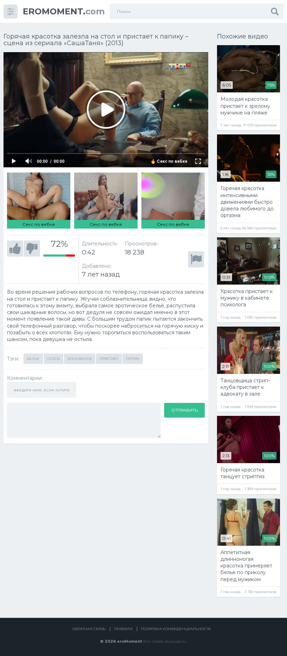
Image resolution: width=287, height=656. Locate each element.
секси (53, 358)
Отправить (184, 410)
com (64, 11)
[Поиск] (275, 11)
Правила (123, 629)
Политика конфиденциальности (176, 629)
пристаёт (108, 358)
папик (132, 358)
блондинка (80, 358)
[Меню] (11, 12)
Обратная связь (89, 629)
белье (33, 358)
